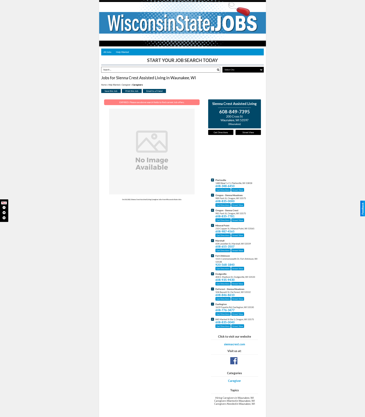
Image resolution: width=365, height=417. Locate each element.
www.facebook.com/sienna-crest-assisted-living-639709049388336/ (233, 360)
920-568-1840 (225, 264)
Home (104, 85)
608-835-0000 (225, 201)
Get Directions (221, 132)
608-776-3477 (225, 310)
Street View (248, 132)
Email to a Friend (154, 91)
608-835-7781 (225, 216)
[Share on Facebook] (4, 207)
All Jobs (107, 52)
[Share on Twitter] (4, 213)
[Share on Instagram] (4, 218)
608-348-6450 (225, 186)
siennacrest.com (234, 344)
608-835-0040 (225, 322)
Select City (229, 69)
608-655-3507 (225, 246)
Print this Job (131, 91)
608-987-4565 (225, 231)
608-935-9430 (225, 279)
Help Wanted (122, 52)
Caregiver (126, 85)
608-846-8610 (225, 295)
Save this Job (111, 91)
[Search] (218, 70)
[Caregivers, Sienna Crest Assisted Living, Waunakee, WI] (152, 151)
